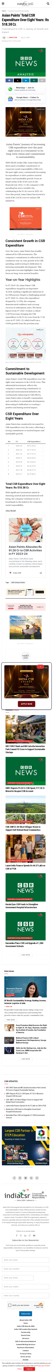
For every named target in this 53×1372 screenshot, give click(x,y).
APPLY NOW (26, 704)
